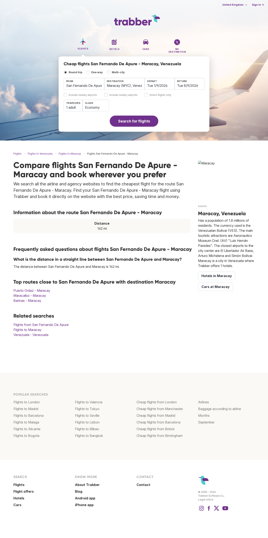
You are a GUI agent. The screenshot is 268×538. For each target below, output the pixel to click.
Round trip (75, 72)
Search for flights (134, 121)
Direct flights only (160, 95)
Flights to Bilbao (87, 429)
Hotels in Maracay (216, 276)
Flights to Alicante (26, 429)
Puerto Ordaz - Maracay (31, 290)
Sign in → (258, 4)
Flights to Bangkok (89, 436)
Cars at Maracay (215, 287)
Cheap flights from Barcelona (158, 422)
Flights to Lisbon (87, 422)
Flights (18, 485)
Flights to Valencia (88, 402)
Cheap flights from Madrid (156, 415)
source (202, 206)
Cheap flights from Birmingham (160, 436)
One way (97, 72)
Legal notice (205, 499)
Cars (17, 505)
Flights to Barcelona (28, 415)
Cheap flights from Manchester (160, 409)
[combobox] (84, 84)
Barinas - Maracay (27, 300)
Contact (143, 485)
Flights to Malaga (26, 422)
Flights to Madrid (25, 409)
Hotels (18, 498)
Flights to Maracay (27, 330)
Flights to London (26, 402)
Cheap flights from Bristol (155, 429)
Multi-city (118, 72)
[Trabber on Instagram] (201, 510)
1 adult (71, 107)
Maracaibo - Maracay (29, 295)
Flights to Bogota (26, 436)
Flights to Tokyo (87, 409)
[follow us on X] (216, 510)
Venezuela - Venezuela (30, 335)
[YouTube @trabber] (225, 510)
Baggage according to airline (219, 409)
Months (204, 415)
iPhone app (84, 505)
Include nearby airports (83, 95)
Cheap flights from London (157, 402)
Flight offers (23, 491)
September (206, 422)
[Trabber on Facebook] (209, 510)
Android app (85, 498)
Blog (78, 491)
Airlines (203, 402)
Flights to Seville (87, 415)
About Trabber (87, 485)
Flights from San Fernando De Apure (41, 325)
